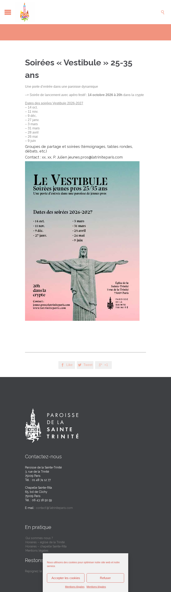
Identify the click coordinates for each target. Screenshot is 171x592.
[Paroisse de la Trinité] (88, 12)
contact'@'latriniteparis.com (54, 508)
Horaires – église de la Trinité (45, 542)
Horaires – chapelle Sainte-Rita (46, 546)
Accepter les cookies (66, 578)
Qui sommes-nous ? (39, 538)
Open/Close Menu (8, 12)
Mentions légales (74, 586)
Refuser (105, 578)
